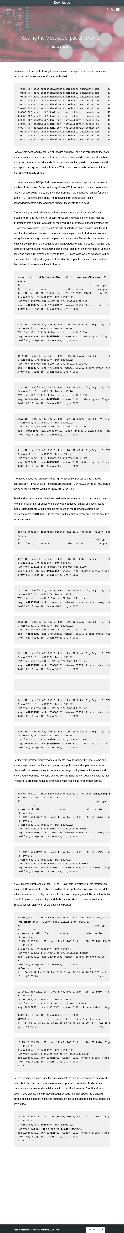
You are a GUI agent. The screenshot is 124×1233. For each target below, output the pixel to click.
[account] (112, 9)
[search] (107, 9)
